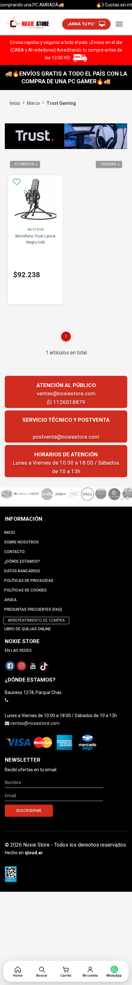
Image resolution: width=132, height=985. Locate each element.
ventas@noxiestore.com (66, 393)
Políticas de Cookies (25, 590)
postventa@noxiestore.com (66, 437)
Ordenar (108, 164)
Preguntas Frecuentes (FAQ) (33, 609)
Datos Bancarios (22, 571)
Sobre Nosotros (21, 542)
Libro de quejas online (27, 629)
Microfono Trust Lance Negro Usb (35, 239)
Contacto (14, 552)
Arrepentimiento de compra (36, 620)
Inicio (15, 103)
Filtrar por (24, 164)
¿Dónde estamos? (22, 561)
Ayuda (10, 600)
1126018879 (68, 402)
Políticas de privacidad (29, 580)
